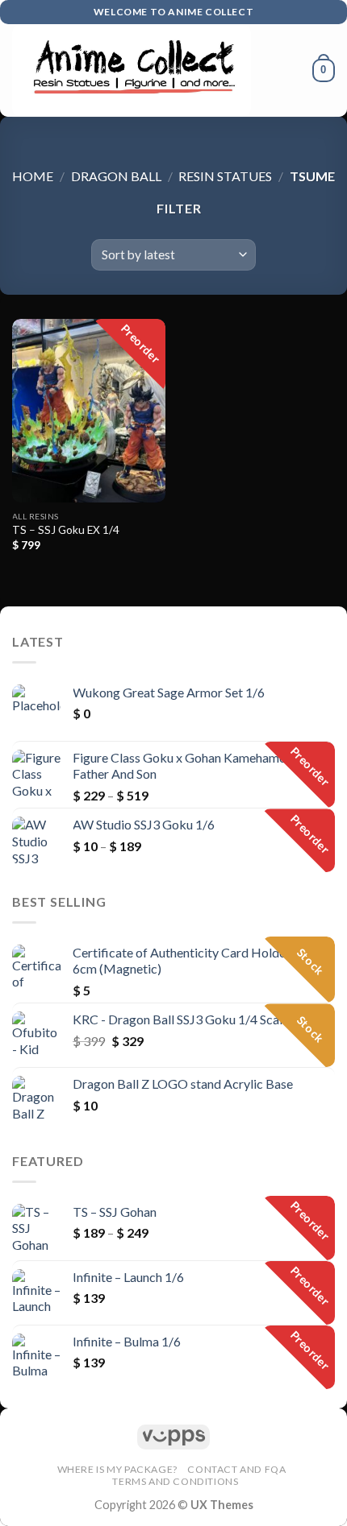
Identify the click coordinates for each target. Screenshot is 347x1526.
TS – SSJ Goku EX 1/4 (65, 529)
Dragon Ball (116, 176)
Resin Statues (225, 176)
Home (32, 176)
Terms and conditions (175, 1481)
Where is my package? (117, 1469)
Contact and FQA (236, 1469)
